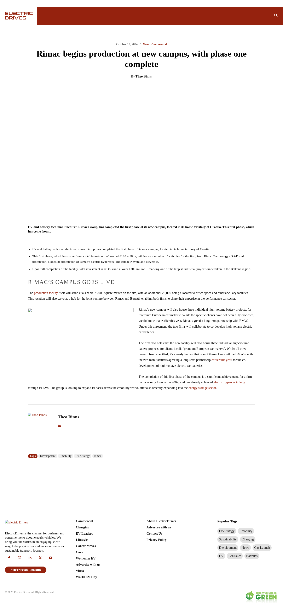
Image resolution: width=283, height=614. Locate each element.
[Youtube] (50, 558)
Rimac (97, 456)
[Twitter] (134, 87)
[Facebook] (144, 87)
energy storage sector (202, 388)
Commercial (159, 44)
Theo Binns (143, 76)
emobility (65, 456)
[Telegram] (163, 87)
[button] (276, 15)
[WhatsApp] (153, 87)
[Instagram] (19, 558)
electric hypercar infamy (229, 382)
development (48, 456)
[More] (182, 87)
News (146, 44)
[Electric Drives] (18, 15)
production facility (46, 293)
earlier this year (221, 360)
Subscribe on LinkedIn (26, 570)
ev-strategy (83, 456)
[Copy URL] (172, 87)
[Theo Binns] (40, 423)
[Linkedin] (125, 87)
